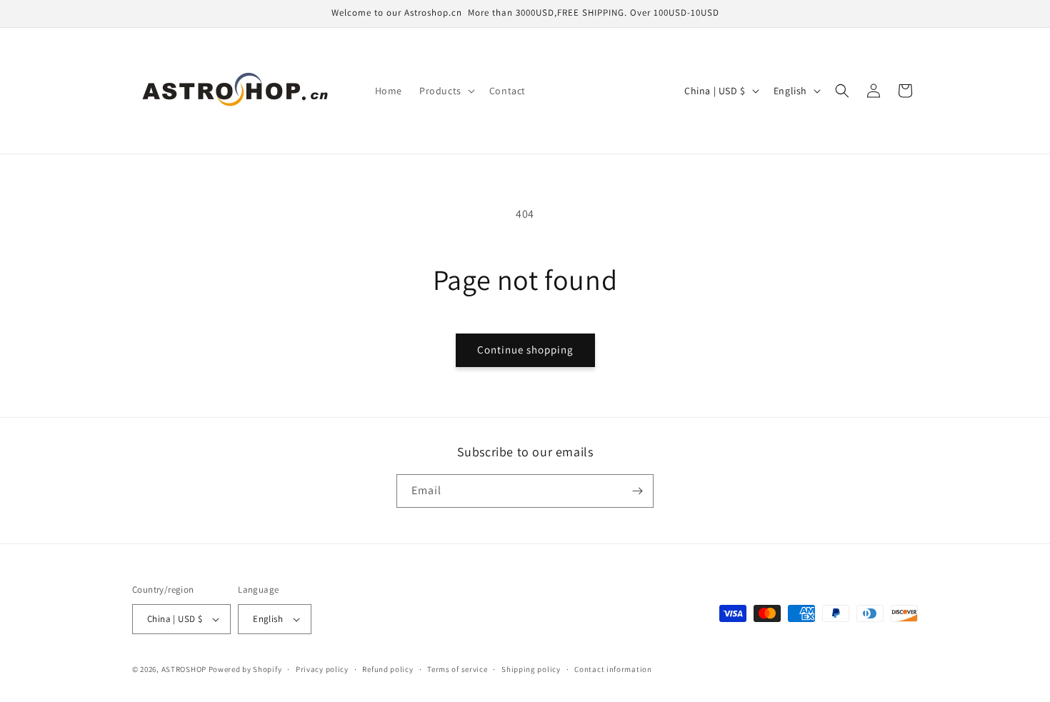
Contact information (612, 669)
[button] (446, 91)
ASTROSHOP (183, 669)
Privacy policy (322, 669)
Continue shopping (525, 349)
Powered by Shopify (245, 669)
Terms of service (457, 669)
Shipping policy (531, 669)
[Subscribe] (637, 491)
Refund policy (387, 669)
